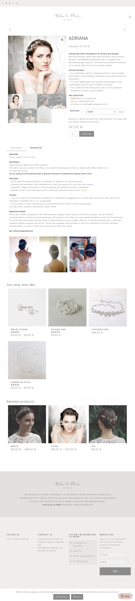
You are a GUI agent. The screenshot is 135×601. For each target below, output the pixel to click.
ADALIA (14, 446)
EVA (93, 446)
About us (77, 551)
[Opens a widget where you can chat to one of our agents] (125, 596)
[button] (62, 39)
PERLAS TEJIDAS (19, 329)
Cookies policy (80, 561)
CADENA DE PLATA (21, 382)
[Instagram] (17, 3)
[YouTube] (13, 3)
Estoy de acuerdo (61, 597)
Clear (121, 112)
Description (16, 147)
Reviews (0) (36, 147)
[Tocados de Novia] (67, 17)
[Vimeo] (9, 3)
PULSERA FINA (58, 329)
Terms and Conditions (84, 556)
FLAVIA (54, 446)
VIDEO (84, 190)
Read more (77, 597)
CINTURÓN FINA (99, 329)
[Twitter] (6, 3)
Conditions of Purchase (79, 544)
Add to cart (86, 134)
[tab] (16, 148)
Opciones (74, 110)
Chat (73, 98)
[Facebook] (2, 3)
